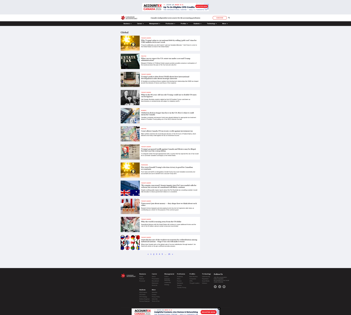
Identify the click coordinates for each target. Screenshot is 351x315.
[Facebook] (224, 286)
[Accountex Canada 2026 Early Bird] (175, 7)
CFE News (142, 294)
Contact (154, 294)
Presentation (155, 278)
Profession (169, 23)
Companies (192, 278)
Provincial (142, 281)
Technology (211, 23)
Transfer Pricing (181, 287)
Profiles (183, 23)
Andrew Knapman (144, 299)
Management (153, 23)
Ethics (178, 278)
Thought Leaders (146, 38)
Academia (180, 276)
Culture (166, 276)
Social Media (205, 281)
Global (141, 276)
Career (139, 23)
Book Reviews (193, 276)
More (224, 23)
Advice (154, 276)
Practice (143, 56)
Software (204, 283)
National (141, 278)
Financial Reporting (167, 279)
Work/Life (154, 285)
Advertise (154, 292)
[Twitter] (215, 286)
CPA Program (143, 292)
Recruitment (155, 281)
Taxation (179, 285)
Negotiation (205, 278)
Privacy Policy (156, 296)
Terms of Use (156, 301)
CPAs (191, 281)
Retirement (155, 283)
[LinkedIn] (219, 286)
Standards (180, 283)
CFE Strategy (143, 296)
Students (197, 23)
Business (127, 23)
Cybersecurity (206, 276)
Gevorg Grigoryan (144, 301)
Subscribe (219, 18)
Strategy (166, 284)
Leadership (167, 282)
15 (169, 254)
